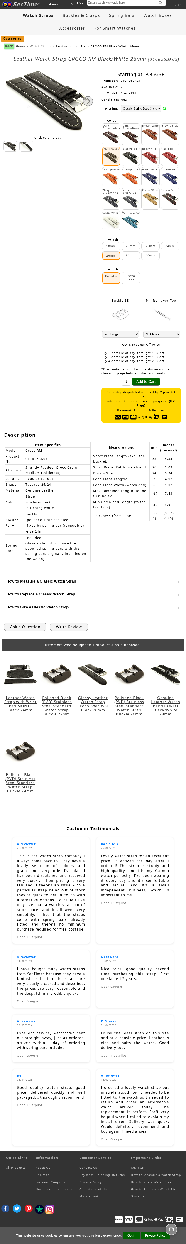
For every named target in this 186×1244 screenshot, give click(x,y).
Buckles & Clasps (81, 15)
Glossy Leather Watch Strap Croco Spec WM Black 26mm (93, 704)
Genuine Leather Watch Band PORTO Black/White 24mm (165, 706)
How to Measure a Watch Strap (156, 1175)
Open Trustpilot (30, 937)
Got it (131, 1235)
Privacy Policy (90, 1182)
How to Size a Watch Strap (152, 1182)
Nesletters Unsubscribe (54, 1189)
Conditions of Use (93, 1189)
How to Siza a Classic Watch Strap (37, 607)
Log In (69, 4)
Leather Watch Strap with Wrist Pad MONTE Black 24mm (20, 704)
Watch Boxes (158, 15)
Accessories (72, 28)
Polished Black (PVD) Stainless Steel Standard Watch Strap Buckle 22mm (57, 706)
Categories (12, 38)
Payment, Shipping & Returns (141, 410)
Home (53, 4)
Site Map (43, 1175)
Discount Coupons (50, 1182)
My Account (88, 1196)
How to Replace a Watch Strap (155, 1189)
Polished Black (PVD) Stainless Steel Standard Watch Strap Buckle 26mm (129, 706)
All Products (16, 1168)
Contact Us (88, 1168)
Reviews (137, 1168)
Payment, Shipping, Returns (102, 1175)
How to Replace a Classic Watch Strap (40, 594)
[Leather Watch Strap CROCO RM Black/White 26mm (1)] (26, 146)
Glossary (138, 1196)
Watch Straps (40, 46)
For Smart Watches (115, 28)
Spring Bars (122, 15)
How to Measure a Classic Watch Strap (41, 581)
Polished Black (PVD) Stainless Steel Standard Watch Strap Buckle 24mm (20, 783)
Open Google (27, 1001)
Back (9, 46)
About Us (43, 1168)
